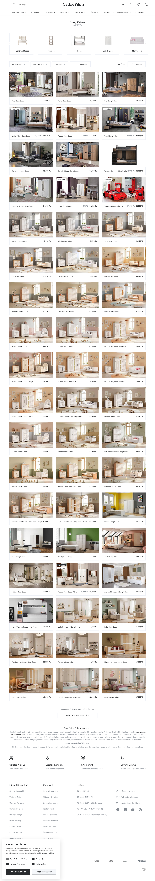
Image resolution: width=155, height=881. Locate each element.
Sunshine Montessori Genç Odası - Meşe (27, 522)
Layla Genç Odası (64, 206)
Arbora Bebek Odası (19, 487)
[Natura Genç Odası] (124, 295)
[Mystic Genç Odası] (77, 540)
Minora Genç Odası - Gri (67, 381)
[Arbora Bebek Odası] (31, 470)
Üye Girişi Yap (15, 820)
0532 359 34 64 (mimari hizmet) (93, 815)
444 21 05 (84, 791)
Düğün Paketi (139, 12)
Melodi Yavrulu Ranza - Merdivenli (24, 627)
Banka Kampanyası (51, 803)
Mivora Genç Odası (65, 346)
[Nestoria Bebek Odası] (31, 295)
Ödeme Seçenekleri (17, 791)
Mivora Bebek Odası (19, 346)
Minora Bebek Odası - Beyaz (22, 417)
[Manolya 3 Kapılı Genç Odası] (31, 189)
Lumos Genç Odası (111, 522)
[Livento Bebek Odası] (31, 435)
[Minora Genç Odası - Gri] (77, 365)
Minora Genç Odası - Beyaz (114, 381)
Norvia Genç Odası (111, 276)
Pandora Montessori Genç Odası (24, 662)
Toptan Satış (48, 809)
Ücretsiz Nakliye (17, 765)
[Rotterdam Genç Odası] (31, 154)
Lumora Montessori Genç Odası (70, 417)
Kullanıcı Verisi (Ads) (17, 864)
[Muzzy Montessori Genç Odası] (124, 645)
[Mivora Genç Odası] (77, 330)
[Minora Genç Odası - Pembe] (124, 330)
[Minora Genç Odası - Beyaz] (124, 365)
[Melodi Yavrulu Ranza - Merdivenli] (31, 610)
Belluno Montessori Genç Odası (116, 452)
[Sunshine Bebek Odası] (124, 470)
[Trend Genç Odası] (124, 119)
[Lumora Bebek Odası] (124, 400)
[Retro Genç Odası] (77, 84)
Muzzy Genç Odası (19, 697)
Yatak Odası (35, 12)
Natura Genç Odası (111, 311)
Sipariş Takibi (15, 826)
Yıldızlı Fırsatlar (49, 826)
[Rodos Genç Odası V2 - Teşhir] (77, 575)
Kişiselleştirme (41, 864)
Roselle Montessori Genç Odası (69, 697)
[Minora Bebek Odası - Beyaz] (31, 400)
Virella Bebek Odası (19, 241)
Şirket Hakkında (50, 815)
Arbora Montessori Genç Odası (69, 487)
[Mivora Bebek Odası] (31, 330)
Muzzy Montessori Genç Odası (115, 662)
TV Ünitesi (92, 12)
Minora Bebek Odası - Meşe (22, 381)
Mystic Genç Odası (65, 557)
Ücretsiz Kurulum (54, 765)
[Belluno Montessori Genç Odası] (124, 435)
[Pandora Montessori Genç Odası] (31, 645)
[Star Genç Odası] (124, 84)
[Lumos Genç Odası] (124, 505)
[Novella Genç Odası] (77, 260)
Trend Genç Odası (111, 136)
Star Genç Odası (110, 101)
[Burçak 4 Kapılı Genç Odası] (77, 154)
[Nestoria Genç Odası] (77, 295)
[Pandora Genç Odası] (77, 645)
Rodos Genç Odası (65, 136)
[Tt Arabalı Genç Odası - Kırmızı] (124, 189)
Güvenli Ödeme (128, 765)
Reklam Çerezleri (42, 859)
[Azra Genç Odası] (31, 84)
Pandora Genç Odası (66, 662)
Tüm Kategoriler (18, 12)
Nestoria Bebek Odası (20, 311)
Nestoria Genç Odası (66, 311)
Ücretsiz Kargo (15, 815)
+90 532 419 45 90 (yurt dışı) (92, 809)
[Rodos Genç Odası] (77, 119)
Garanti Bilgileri (16, 809)
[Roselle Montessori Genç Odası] (77, 680)
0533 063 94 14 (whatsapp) (91, 803)
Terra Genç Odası (18, 276)
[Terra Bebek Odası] (124, 224)
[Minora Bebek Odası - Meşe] (31, 365)
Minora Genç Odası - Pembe (115, 346)
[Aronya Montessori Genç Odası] (124, 575)
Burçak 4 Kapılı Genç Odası (68, 171)
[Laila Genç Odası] (124, 610)
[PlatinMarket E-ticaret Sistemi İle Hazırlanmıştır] (144, 870)
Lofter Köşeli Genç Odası (21, 136)
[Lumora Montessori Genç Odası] (77, 400)
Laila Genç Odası (110, 627)
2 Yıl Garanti (87, 765)
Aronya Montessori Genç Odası (116, 592)
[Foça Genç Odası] (31, 540)
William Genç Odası (19, 592)
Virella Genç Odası (65, 241)
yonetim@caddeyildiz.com (130, 803)
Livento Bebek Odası (19, 452)
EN (123, 4)
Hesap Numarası (50, 791)
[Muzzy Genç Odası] (31, 680)
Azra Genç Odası (18, 101)
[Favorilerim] (138, 4)
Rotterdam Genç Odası (20, 171)
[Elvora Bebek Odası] (77, 435)
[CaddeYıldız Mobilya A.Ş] (73, 4)
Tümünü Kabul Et (18, 872)
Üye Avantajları (16, 838)
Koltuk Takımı (65, 12)
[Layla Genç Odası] (77, 189)
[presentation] (9, 43)
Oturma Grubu (106, 12)
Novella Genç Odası (65, 276)
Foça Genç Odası (18, 557)
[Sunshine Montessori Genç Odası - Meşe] (31, 505)
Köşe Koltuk (79, 12)
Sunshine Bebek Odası (112, 487)
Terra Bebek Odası (111, 241)
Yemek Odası (50, 12)
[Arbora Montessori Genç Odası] (77, 470)
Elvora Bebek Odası (65, 452)
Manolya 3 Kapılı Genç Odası (22, 206)
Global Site (48, 838)
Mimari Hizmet (15, 832)
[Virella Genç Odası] (77, 224)
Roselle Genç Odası (111, 697)
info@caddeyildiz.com (128, 797)
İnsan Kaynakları (50, 832)
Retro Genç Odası (64, 101)
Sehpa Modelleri (123, 12)
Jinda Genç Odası (111, 557)
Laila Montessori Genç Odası (69, 627)
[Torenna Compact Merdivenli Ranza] (124, 154)
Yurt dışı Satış (15, 797)
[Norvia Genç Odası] (124, 260)
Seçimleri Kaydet (44, 872)
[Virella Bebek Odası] (31, 224)
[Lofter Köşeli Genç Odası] (31, 119)
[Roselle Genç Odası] (124, 680)
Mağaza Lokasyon (127, 791)
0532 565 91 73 (86, 797)
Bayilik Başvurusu (50, 820)
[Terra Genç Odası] (31, 260)
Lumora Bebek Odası (112, 417)
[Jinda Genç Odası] (124, 540)
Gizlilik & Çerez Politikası (45, 853)
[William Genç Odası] (31, 575)
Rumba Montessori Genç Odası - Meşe (72, 522)
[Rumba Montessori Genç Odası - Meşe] (77, 505)
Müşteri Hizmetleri (51, 797)
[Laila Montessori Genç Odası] (77, 610)
